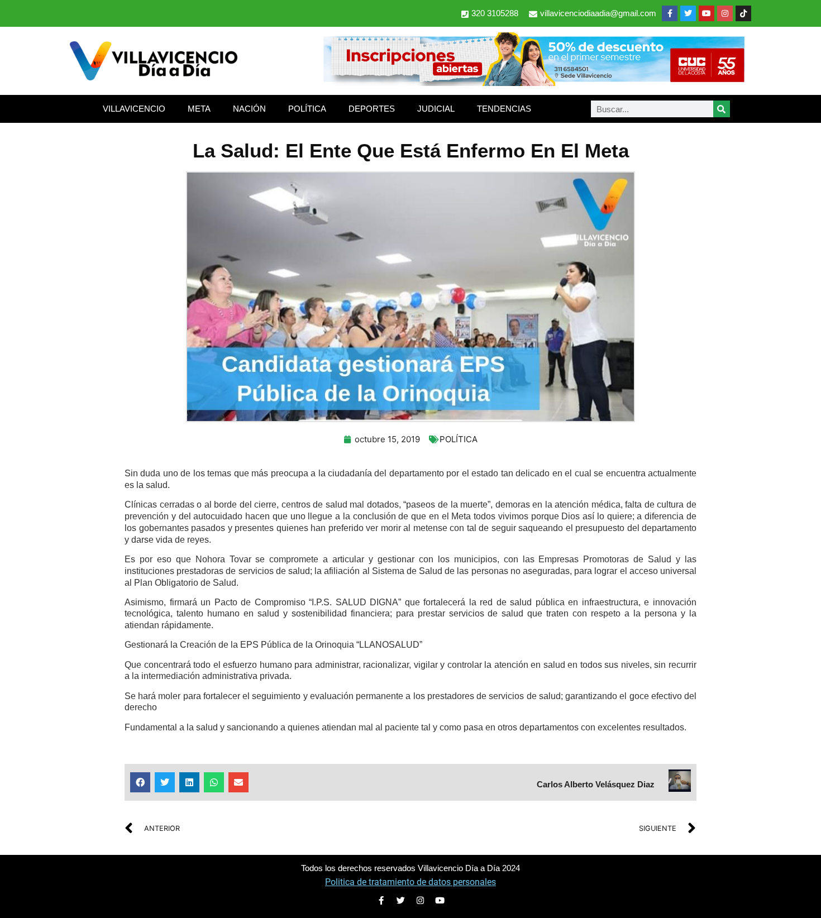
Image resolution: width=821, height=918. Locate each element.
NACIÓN (249, 108)
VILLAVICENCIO (134, 108)
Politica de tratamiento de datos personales (410, 882)
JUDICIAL (436, 108)
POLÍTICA (307, 108)
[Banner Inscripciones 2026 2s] (533, 82)
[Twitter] (688, 13)
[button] (140, 782)
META (199, 108)
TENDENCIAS (504, 108)
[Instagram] (725, 13)
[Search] (721, 109)
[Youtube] (706, 13)
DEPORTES (372, 108)
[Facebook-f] (669, 13)
